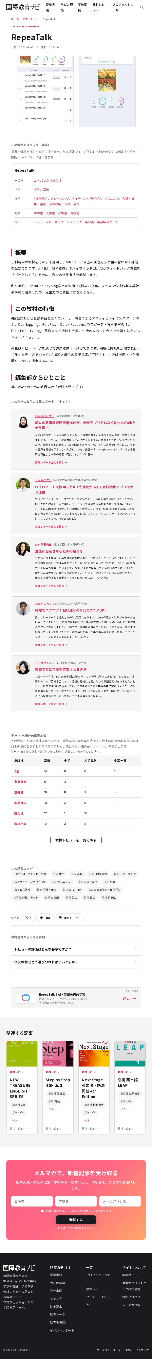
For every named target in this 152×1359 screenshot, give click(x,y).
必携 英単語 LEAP (128, 1082)
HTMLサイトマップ (137, 1350)
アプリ (38, 222)
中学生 (38, 213)
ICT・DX (72, 889)
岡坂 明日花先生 (44, 416)
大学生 (50, 213)
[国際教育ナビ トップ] (23, 7)
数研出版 (20, 824)
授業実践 (50, 7)
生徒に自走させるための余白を (59, 551)
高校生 (74, 213)
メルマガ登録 (131, 1305)
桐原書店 (20, 803)
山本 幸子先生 (43, 544)
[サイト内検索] (142, 7)
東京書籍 (20, 782)
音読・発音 (71, 204)
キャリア (56, 1298)
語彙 (43, 204)
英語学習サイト (107, 222)
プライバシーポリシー (110, 1350)
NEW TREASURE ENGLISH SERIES (20, 1088)
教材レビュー (99, 7)
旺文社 (18, 813)
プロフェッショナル (123, 7)
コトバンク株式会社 (47, 180)
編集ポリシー (131, 1275)
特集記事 (56, 1306)
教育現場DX (58, 1322)
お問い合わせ (131, 1297)
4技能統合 (41, 198)
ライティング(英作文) (86, 198)
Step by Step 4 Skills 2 (58, 1082)
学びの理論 (67, 7)
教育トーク (57, 1314)
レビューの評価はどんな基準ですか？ (43, 949)
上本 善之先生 (43, 480)
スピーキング (60, 198)
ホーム (15, 19)
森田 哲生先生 (43, 603)
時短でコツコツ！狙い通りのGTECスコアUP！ (71, 610)
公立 (71, 897)
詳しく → (129, 998)
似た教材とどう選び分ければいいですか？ (46, 961)
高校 (46, 189)
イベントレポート (62, 1330)
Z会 (16, 771)
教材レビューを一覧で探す (76, 839)
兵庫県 (109, 897)
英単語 (89, 222)
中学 (37, 189)
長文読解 (55, 204)
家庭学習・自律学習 (104, 889)
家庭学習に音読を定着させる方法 (60, 669)
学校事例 (82, 7)
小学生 (62, 213)
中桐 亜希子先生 (44, 663)
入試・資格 (87, 882)
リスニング (111, 198)
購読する (76, 1219)
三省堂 (18, 792)
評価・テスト (26, 897)
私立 (89, 897)
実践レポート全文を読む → (51, 462)
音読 (52, 897)
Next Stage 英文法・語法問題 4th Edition (93, 1088)
